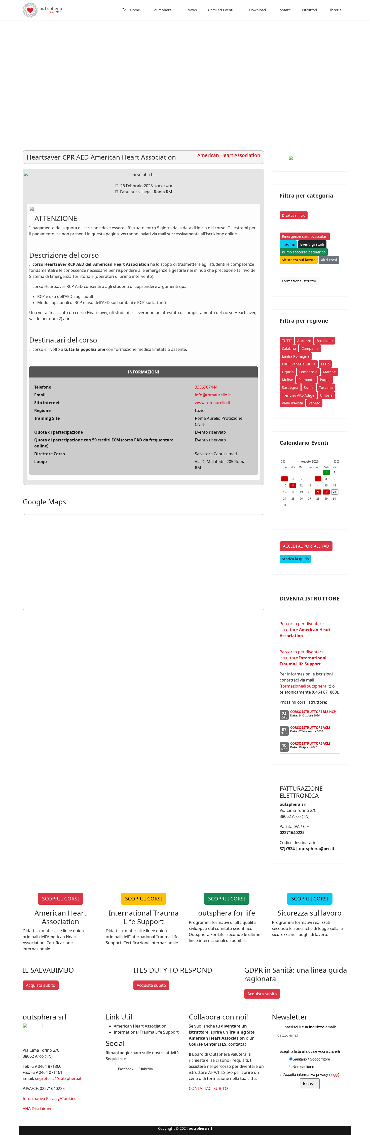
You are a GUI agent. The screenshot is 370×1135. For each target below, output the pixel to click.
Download (257, 10)
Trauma (288, 244)
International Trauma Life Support (146, 1032)
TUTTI (287, 340)
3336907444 (206, 387)
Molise (287, 379)
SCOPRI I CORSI (60, 898)
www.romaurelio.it (212, 402)
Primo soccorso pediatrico (303, 252)
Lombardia (308, 371)
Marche (329, 371)
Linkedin (145, 1069)
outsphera (162, 10)
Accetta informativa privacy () (311, 1074)
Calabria (289, 348)
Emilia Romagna (295, 356)
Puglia (325, 379)
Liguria (288, 371)
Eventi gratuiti (312, 244)
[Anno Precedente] (281, 461)
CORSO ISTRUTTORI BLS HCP (313, 711)
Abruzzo (304, 340)
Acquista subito (40, 985)
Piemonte (306, 379)
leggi (334, 1074)
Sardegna (290, 387)
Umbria (326, 395)
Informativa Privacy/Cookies (49, 1098)
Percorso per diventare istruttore (305, 629)
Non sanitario (303, 1067)
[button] (355, 66)
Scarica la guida (295, 558)
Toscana (326, 387)
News (192, 10)
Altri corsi (329, 259)
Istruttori (309, 10)
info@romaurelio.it (213, 395)
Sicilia (309, 387)
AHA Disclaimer (37, 1108)
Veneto (314, 403)
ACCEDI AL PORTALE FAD (306, 546)
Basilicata (325, 340)
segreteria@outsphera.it (58, 1078)
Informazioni (143, 372)
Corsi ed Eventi (220, 10)
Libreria (334, 10)
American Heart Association (140, 1026)
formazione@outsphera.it (305, 686)
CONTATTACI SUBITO (208, 1088)
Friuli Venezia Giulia (298, 364)
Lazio (325, 364)
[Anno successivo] (337, 461)
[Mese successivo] (335, 461)
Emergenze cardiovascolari (304, 236)
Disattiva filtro (293, 215)
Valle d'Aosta (292, 403)
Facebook (125, 1069)
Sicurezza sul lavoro (298, 259)
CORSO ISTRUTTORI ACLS (310, 727)
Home (135, 10)
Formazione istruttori (299, 281)
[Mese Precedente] (284, 461)
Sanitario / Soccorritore (311, 1059)
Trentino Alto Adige (298, 395)
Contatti (283, 10)
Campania (310, 348)
